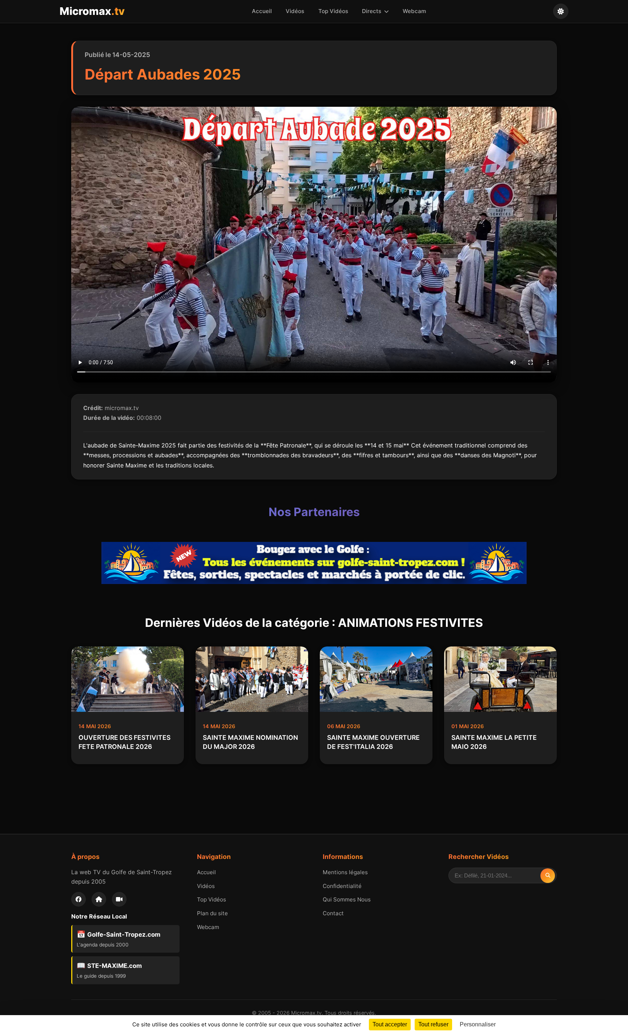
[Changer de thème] (560, 11)
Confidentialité (342, 886)
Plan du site (212, 913)
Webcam (414, 11)
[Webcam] (119, 899)
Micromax (92, 11)
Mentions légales (345, 872)
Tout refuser (433, 1024)
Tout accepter (390, 1024)
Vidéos (295, 11)
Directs (372, 11)
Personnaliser (478, 1024)
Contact (333, 913)
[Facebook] (78, 899)
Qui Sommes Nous (347, 899)
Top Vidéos (333, 11)
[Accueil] (99, 899)
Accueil (262, 11)
